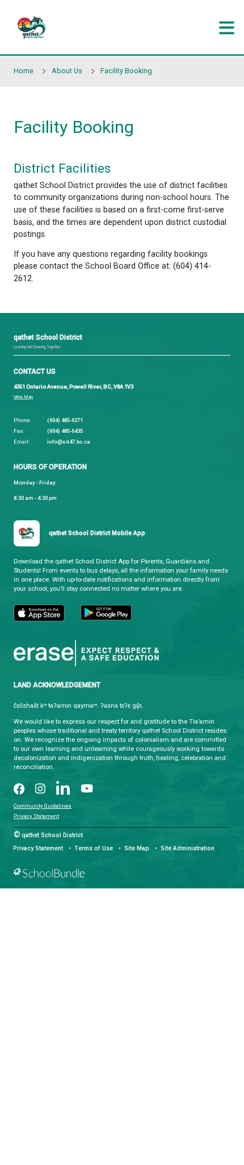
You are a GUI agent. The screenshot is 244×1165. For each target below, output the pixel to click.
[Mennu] (226, 27)
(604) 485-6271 (65, 420)
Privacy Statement (36, 816)
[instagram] (40, 789)
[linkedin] (63, 789)
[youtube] (86, 789)
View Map (23, 396)
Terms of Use (93, 848)
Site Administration (187, 848)
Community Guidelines (42, 806)
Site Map (136, 848)
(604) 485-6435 (65, 431)
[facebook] (19, 789)
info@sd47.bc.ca (68, 442)
